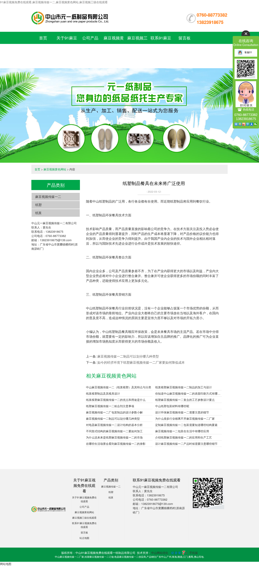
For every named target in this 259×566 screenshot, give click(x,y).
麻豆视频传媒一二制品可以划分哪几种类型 (128, 356)
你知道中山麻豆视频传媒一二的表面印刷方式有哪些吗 (188, 393)
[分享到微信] (255, 124)
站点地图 (84, 537)
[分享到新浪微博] (244, 124)
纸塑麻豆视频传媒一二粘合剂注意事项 (110, 406)
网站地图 (5, 564)
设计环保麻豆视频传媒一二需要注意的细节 (182, 412)
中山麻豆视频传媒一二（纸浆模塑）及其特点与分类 (118, 387)
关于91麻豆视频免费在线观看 (66, 50)
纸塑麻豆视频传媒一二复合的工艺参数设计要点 (185, 400)
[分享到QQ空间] (240, 124)
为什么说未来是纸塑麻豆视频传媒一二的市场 (114, 437)
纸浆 (38, 212)
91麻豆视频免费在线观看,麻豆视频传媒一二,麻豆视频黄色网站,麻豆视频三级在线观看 (54, 2)
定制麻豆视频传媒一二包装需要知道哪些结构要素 (186, 425)
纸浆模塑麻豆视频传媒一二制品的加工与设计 (183, 387)
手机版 (193, 553)
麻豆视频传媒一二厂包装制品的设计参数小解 (114, 412)
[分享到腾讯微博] (247, 124)
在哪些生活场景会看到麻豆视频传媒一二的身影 (115, 444)
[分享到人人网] (251, 124)
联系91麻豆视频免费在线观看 (161, 50)
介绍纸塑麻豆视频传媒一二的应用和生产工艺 (183, 437)
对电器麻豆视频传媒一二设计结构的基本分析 (114, 425)
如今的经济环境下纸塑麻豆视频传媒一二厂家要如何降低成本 (141, 362)
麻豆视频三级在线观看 (84, 517)
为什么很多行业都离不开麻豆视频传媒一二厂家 (185, 418)
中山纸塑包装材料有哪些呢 (172, 406)
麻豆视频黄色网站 (55, 169)
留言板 (184, 38)
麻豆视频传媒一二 (48, 196)
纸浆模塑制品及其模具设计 (103, 393)
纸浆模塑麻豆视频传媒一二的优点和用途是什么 (115, 400)
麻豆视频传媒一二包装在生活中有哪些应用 (182, 431)
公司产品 (90, 38)
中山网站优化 (159, 553)
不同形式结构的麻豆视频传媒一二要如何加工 (114, 431)
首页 (43, 38)
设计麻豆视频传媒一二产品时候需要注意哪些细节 (186, 444)
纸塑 (38, 204)
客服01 (248, 52)
